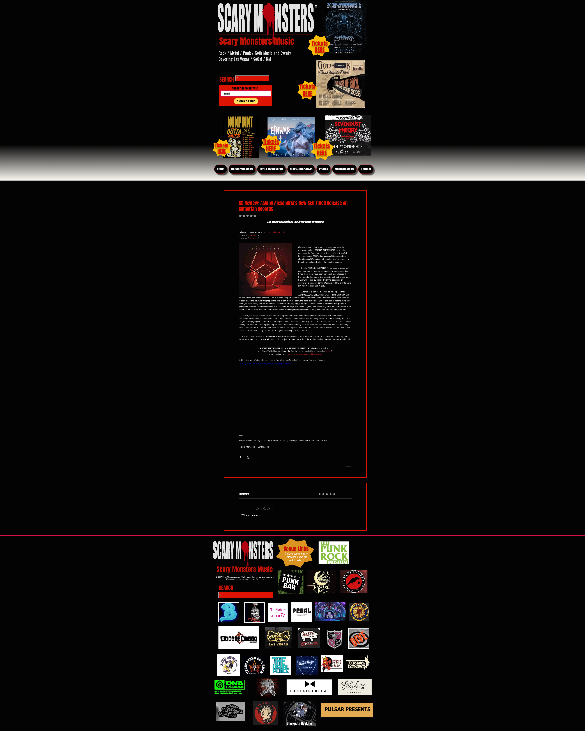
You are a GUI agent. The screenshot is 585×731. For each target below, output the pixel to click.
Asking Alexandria (272, 440)
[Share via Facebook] (240, 457)
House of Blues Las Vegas (250, 440)
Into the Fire (322, 440)
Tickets (322, 146)
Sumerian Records (306, 440)
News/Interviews (247, 446)
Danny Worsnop (289, 440)
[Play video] (295, 393)
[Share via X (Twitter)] (247, 457)
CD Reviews (263, 446)
